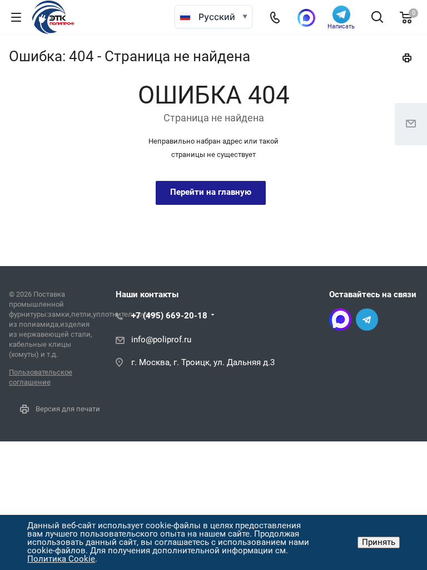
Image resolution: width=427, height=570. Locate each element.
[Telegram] (367, 319)
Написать (341, 26)
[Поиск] (377, 18)
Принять (378, 542)
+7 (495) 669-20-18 (169, 316)
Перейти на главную (210, 192)
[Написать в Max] (306, 18)
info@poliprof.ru (161, 340)
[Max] (340, 319)
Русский (216, 16)
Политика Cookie (61, 559)
